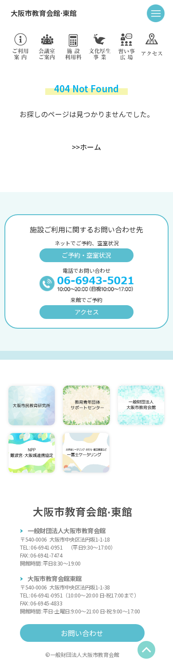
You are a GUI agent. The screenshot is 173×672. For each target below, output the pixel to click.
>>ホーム (86, 146)
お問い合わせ (82, 633)
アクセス (87, 311)
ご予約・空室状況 (86, 255)
